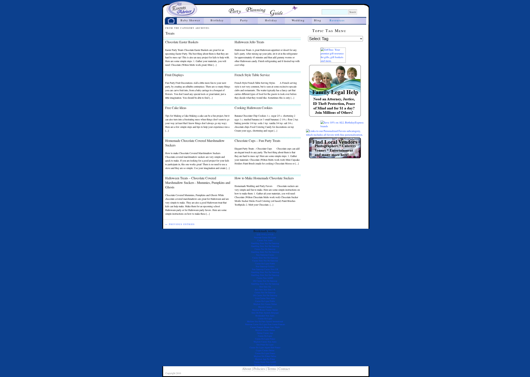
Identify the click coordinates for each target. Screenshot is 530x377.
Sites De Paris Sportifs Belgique (265, 312)
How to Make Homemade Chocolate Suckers (264, 178)
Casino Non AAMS (265, 277)
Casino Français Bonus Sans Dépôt (265, 327)
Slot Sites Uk (265, 286)
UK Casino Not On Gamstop (265, 280)
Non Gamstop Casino (265, 254)
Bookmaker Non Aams (265, 315)
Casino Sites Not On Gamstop (265, 257)
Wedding (298, 20)
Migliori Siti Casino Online (265, 304)
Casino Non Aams (265, 240)
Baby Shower (190, 20)
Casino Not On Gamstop (265, 249)
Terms (271, 368)
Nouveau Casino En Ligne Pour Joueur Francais (265, 324)
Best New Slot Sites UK (265, 289)
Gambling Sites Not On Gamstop (265, 243)
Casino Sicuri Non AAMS (265, 361)
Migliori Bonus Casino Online (265, 309)
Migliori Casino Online (265, 330)
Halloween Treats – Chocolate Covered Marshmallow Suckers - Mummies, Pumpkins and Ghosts (197, 182)
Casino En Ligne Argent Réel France (265, 347)
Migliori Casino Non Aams (265, 341)
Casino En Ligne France (265, 338)
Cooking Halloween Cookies (253, 107)
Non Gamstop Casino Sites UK (265, 269)
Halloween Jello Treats (249, 42)
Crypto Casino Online (265, 350)
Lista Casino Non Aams (265, 298)
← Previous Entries (180, 224)
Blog (317, 20)
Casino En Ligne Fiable (265, 263)
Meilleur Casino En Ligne (265, 364)
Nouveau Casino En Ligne (265, 237)
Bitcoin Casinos (265, 306)
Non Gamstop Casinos (265, 266)
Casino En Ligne (265, 318)
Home (170, 17)
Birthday (217, 20)
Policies (259, 368)
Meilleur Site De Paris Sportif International (265, 321)
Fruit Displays (174, 75)
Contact (284, 368)
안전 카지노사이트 (265, 234)
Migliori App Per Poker (265, 359)
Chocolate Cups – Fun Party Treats (257, 140)
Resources (337, 20)
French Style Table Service (252, 75)
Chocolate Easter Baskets (181, 42)
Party (244, 20)
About (246, 368)
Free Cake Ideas (175, 107)
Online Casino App (265, 333)
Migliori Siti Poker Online (265, 356)
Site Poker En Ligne (265, 344)
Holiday (271, 20)
